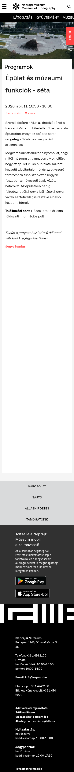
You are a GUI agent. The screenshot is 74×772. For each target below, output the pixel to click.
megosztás (14, 113)
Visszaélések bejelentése (31, 717)
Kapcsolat (37, 486)
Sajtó (37, 497)
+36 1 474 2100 (36, 655)
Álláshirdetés (37, 508)
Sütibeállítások (25, 712)
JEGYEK (70, 36)
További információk (28, 769)
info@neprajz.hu (36, 677)
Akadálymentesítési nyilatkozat (36, 721)
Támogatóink (37, 519)
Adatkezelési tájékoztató (31, 708)
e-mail (31, 113)
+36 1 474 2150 (39, 686)
